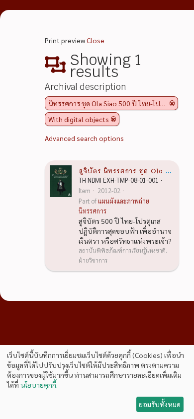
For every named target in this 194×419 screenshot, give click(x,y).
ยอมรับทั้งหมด (160, 404)
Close (95, 40)
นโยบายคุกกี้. (39, 384)
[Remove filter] (172, 103)
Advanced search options (84, 138)
